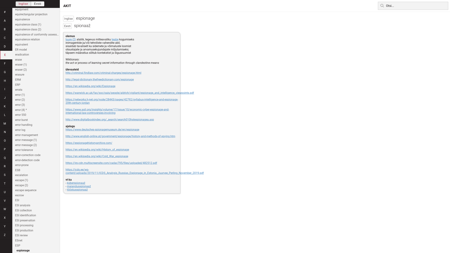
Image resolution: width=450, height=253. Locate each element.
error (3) (20, 104)
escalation (21, 175)
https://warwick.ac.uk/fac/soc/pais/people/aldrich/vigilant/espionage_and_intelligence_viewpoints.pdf (130, 93)
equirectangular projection (31, 14)
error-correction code (27, 155)
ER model (21, 49)
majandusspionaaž (79, 186)
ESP (17, 245)
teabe (115, 39)
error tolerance (24, 150)
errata (18, 89)
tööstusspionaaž (77, 189)
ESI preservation (25, 220)
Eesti (37, 3)
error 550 (20, 114)
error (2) (20, 99)
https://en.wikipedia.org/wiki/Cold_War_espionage (97, 156)
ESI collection (23, 210)
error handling (23, 124)
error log (20, 130)
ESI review (21, 235)
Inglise (23, 3)
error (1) (20, 94)
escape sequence (25, 190)
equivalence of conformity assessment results (37, 34)
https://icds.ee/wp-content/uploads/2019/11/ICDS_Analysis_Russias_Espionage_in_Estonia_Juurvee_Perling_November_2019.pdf (135, 171)
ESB (17, 170)
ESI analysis (22, 205)
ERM (18, 79)
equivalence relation (27, 39)
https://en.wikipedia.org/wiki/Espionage (90, 86)
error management (26, 135)
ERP (17, 84)
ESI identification (25, 215)
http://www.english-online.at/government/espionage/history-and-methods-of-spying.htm (120, 136)
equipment (21, 9)
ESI (17, 200)
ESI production (24, 230)
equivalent (21, 44)
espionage (23, 250)
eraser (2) (21, 69)
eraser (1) (21, 64)
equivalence (22, 19)
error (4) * (21, 110)
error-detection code (27, 160)
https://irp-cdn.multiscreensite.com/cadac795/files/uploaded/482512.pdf (111, 163)
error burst (21, 120)
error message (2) (26, 145)
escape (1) (21, 180)
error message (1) (26, 140)
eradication (22, 54)
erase (18, 59)
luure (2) (71, 39)
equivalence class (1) (28, 24)
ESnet (18, 240)
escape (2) (21, 185)
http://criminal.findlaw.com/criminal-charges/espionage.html (103, 72)
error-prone (21, 165)
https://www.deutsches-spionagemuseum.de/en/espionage (102, 129)
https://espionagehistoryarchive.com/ (89, 143)
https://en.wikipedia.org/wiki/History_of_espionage (97, 149)
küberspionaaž (76, 183)
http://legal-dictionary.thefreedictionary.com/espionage (100, 79)
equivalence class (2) (28, 29)
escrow (19, 195)
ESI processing (24, 225)
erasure (19, 74)
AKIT (67, 6)
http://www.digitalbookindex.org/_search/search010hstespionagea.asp (110, 119)
